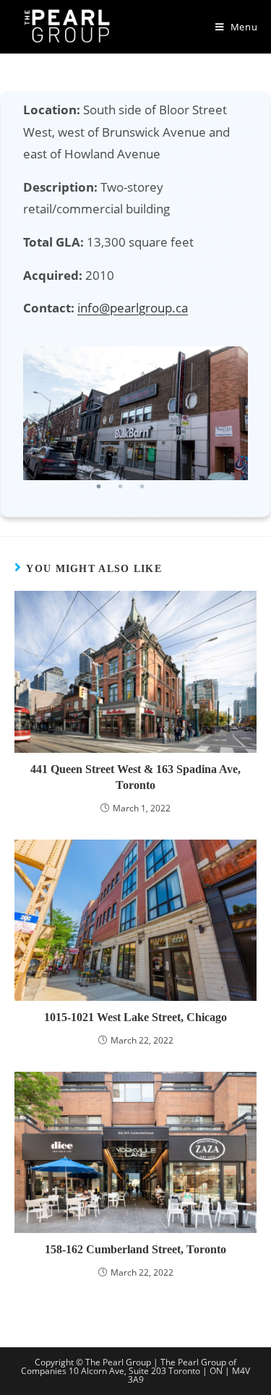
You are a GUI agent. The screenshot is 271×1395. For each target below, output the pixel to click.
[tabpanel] (135, 413)
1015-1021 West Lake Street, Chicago (135, 1017)
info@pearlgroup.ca (132, 307)
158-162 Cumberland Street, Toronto (135, 1249)
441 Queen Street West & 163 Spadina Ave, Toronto (135, 777)
